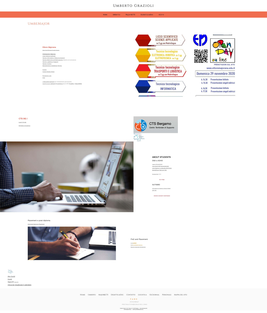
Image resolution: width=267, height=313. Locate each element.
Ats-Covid (11, 276)
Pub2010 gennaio (46, 83)
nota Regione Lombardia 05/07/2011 (162, 168)
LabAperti (53, 83)
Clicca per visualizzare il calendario (19, 285)
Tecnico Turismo (47, 63)
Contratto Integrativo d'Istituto (48, 71)
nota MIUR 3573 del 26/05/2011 (160, 166)
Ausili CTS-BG (22, 122)
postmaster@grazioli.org (134, 304)
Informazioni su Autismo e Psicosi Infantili (161, 188)
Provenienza (59, 83)
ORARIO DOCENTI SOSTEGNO (162, 195)
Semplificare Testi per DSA (159, 170)
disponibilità (78, 83)
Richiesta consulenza (24, 125)
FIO (136, 245)
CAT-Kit (154, 190)
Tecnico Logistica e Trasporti (50, 62)
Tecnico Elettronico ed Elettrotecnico (53, 60)
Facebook (45, 69)
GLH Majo (162, 179)
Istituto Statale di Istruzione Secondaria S (50, 50)
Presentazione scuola (47, 75)
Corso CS (16, 282)
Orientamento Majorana (49, 54)
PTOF (44, 77)
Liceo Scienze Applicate (49, 56)
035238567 (134, 302)
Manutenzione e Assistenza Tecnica (52, 65)
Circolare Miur (155, 174)
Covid (10, 279)
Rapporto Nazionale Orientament (138, 247)
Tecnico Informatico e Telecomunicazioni (54, 58)
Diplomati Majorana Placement (36, 224)
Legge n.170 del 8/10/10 (157, 164)
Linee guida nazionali (48, 81)
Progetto (71, 83)
